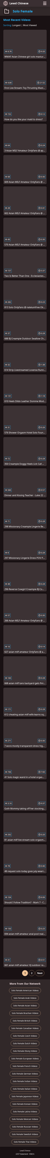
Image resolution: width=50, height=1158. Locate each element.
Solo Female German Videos (25, 1073)
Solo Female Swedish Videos (25, 1134)
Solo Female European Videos (25, 1058)
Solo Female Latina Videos (25, 1111)
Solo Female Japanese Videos (25, 1096)
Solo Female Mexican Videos (25, 1119)
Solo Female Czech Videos (25, 1036)
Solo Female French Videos (25, 1066)
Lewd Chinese (18, 3)
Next (39, 973)
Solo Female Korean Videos (25, 1104)
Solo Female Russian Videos (25, 1126)
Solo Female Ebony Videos (25, 1051)
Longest (16, 25)
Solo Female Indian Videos (25, 1081)
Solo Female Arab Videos (25, 998)
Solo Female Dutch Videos (25, 1043)
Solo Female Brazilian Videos (25, 1013)
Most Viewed (30, 25)
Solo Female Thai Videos (25, 1141)
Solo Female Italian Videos (25, 1088)
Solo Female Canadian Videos (25, 1028)
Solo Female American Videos (25, 990)
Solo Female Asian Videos (25, 1005)
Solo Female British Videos (25, 1020)
